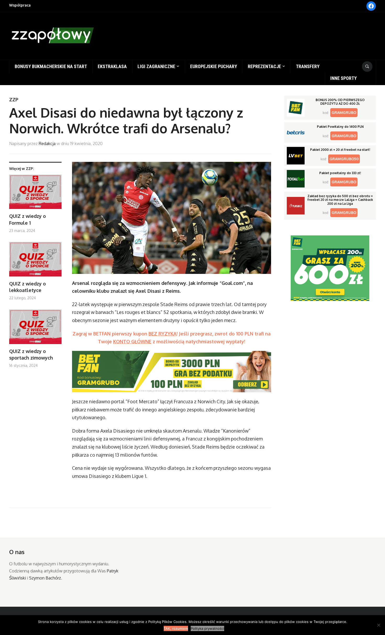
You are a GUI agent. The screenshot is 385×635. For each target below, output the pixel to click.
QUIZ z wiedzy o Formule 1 (27, 219)
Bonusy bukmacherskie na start (51, 66)
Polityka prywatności (207, 628)
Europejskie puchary (213, 66)
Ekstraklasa (112, 66)
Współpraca (20, 5)
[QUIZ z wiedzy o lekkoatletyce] (35, 261)
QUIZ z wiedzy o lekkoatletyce (27, 287)
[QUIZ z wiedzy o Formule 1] (35, 194)
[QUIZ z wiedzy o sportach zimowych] (35, 329)
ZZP (13, 99)
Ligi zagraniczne (156, 66)
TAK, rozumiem (176, 628)
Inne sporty (343, 78)
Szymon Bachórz (45, 578)
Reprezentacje (264, 66)
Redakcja (47, 143)
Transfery (308, 66)
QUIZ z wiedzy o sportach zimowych (31, 354)
